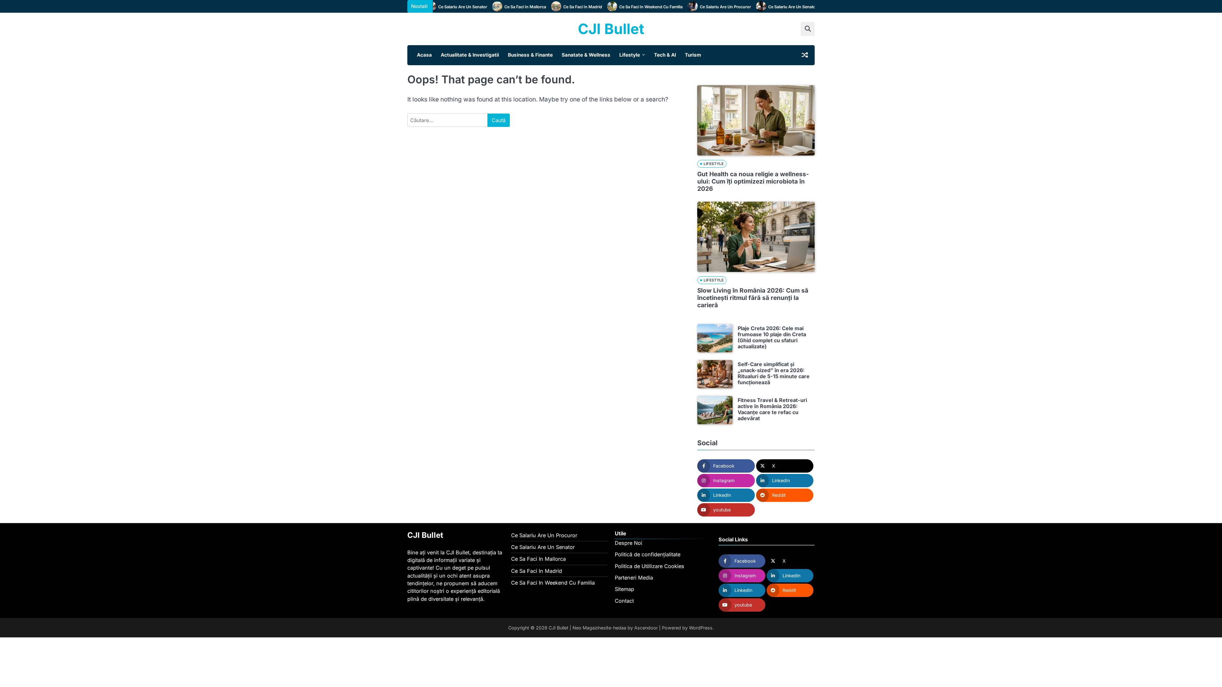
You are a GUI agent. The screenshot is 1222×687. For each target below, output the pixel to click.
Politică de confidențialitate (647, 554)
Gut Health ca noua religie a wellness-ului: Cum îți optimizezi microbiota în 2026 (753, 181)
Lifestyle (629, 55)
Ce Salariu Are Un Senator (450, 6)
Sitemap (624, 589)
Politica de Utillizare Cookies (649, 566)
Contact (624, 601)
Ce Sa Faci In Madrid (570, 6)
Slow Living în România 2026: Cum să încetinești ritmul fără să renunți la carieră (752, 298)
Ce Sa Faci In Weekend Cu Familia (639, 6)
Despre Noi (628, 543)
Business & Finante (530, 55)
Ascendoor (646, 627)
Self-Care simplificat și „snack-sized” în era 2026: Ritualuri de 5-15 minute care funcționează (774, 373)
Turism (693, 55)
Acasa (424, 55)
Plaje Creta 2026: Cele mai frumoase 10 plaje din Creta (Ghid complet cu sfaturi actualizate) (772, 337)
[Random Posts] (805, 55)
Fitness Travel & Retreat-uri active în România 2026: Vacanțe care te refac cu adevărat (772, 409)
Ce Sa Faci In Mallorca (513, 6)
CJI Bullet (611, 29)
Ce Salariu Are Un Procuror (713, 6)
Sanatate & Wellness (586, 55)
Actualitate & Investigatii (470, 55)
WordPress (701, 627)
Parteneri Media (634, 577)
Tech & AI (665, 55)
